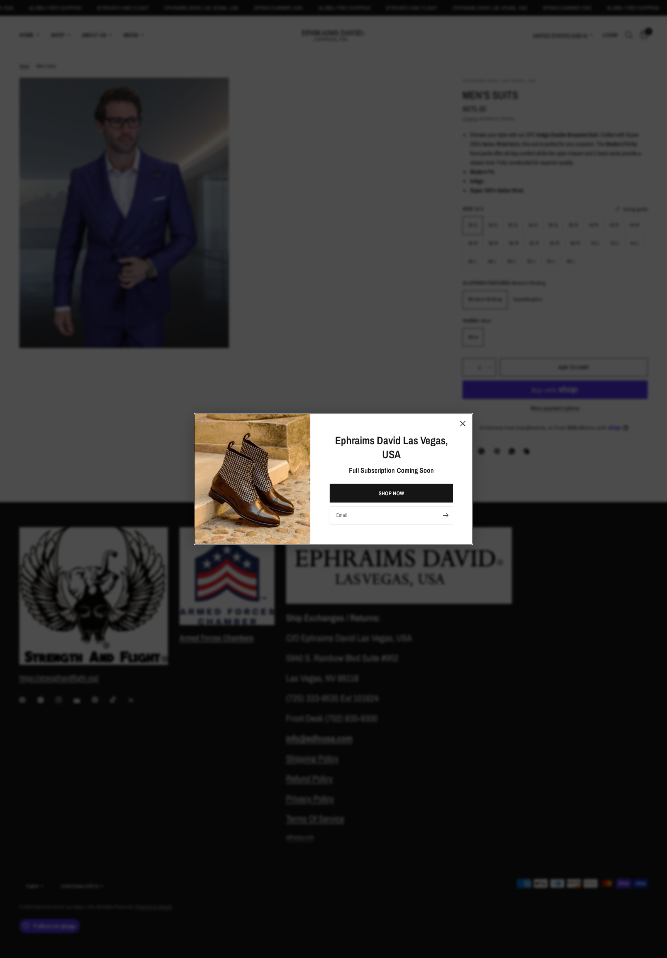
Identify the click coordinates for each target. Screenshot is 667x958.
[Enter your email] (445, 515)
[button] (391, 493)
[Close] (463, 424)
